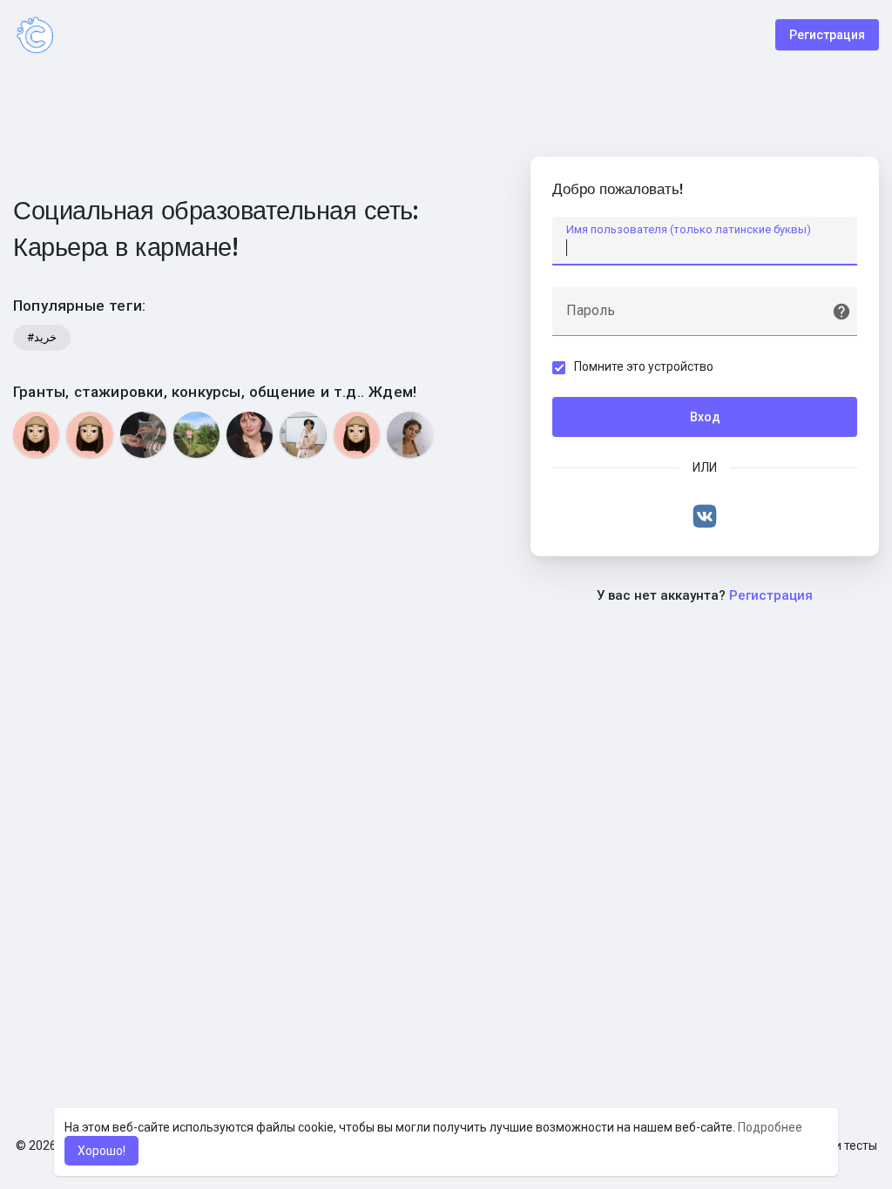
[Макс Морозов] (143, 435)
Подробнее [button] (770, 1127)
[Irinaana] (89, 435)
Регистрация (827, 35)
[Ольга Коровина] (196, 435)
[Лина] (410, 435)
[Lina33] (36, 435)
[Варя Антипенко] (303, 435)
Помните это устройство (643, 366)
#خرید (42, 337)
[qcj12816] (357, 435)
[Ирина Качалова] (249, 435)
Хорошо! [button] (101, 1151)
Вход (705, 417)
